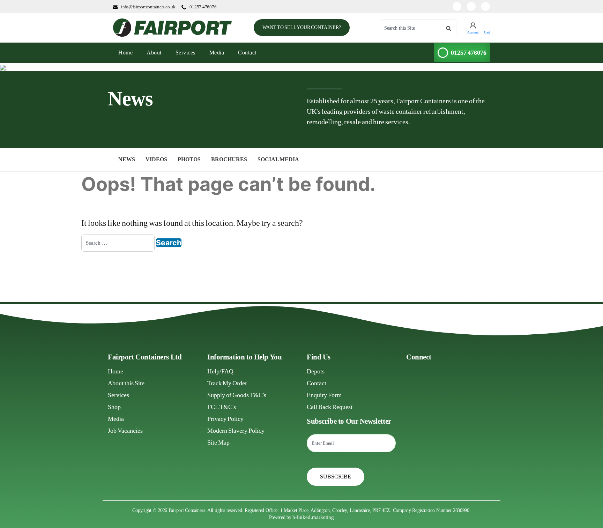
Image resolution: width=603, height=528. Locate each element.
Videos (156, 159)
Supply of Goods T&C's (236, 395)
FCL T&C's (221, 406)
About (154, 52)
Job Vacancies (125, 430)
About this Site (126, 383)
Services (185, 52)
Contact (247, 52)
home (128, 52)
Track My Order (227, 383)
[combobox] (418, 28)
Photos (189, 159)
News (126, 159)
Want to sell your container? (301, 27)
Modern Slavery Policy (236, 430)
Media (216, 52)
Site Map (218, 442)
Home (115, 371)
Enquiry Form (324, 395)
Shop (114, 406)
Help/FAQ (220, 371)
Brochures (229, 159)
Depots (316, 371)
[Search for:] (118, 243)
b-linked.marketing (313, 517)
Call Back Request (329, 406)
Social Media (278, 159)
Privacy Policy (225, 418)
